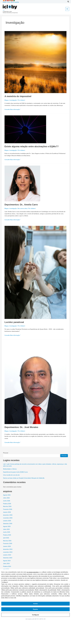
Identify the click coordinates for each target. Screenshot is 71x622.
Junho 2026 (6, 500)
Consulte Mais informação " (13, 109)
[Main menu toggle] (67, 9)
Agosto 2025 (7, 526)
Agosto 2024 (7, 560)
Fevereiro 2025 (7, 543)
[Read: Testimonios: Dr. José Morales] (35, 382)
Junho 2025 (6, 532)
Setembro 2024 (7, 557)
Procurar (5, 453)
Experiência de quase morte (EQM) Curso (15, 472)
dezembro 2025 (7, 515)
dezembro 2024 (7, 549)
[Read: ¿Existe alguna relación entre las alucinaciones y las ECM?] (25, 129)
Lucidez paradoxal (14, 322)
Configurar (35, 615)
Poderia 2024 (7, 566)
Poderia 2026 (7, 503)
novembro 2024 (7, 552)
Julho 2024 (6, 563)
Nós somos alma (22, 208)
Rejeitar (35, 609)
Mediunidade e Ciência (10, 469)
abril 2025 (6, 538)
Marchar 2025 (7, 540)
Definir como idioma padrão (11, 2)
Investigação (13, 100)
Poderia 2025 (7, 535)
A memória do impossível (18, 96)
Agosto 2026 (7, 495)
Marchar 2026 (7, 506)
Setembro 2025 (7, 523)
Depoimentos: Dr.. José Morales (21, 427)
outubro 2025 (7, 520)
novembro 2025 (7, 518)
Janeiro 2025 (7, 546)
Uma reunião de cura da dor (11, 475)
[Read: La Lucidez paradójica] (35, 272)
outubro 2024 (7, 555)
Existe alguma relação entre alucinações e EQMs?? (32, 146)
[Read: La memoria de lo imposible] (35, 62)
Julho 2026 (6, 498)
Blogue (7, 100)
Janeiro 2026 (7, 512)
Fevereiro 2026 (7, 509)
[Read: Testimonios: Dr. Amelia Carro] (22, 183)
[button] (68, 2)
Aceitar (35, 603)
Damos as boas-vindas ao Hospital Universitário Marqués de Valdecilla (23, 478)
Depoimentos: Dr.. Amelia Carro (21, 204)
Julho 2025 (6, 529)
